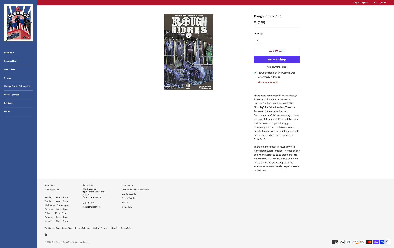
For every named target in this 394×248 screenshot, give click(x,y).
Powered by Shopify (80, 242)
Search (125, 202)
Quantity (258, 33)
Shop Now (9, 52)
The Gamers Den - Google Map (135, 189)
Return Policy (127, 207)
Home (7, 111)
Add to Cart (277, 50)
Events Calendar (11, 94)
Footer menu (127, 185)
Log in (356, 2)
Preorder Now (10, 61)
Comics (7, 78)
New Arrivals (9, 69)
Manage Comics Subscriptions (17, 86)
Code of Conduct (129, 198)
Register (364, 2)
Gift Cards (8, 103)
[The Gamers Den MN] (18, 22)
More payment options (277, 66)
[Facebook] (46, 235)
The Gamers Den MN (61, 242)
